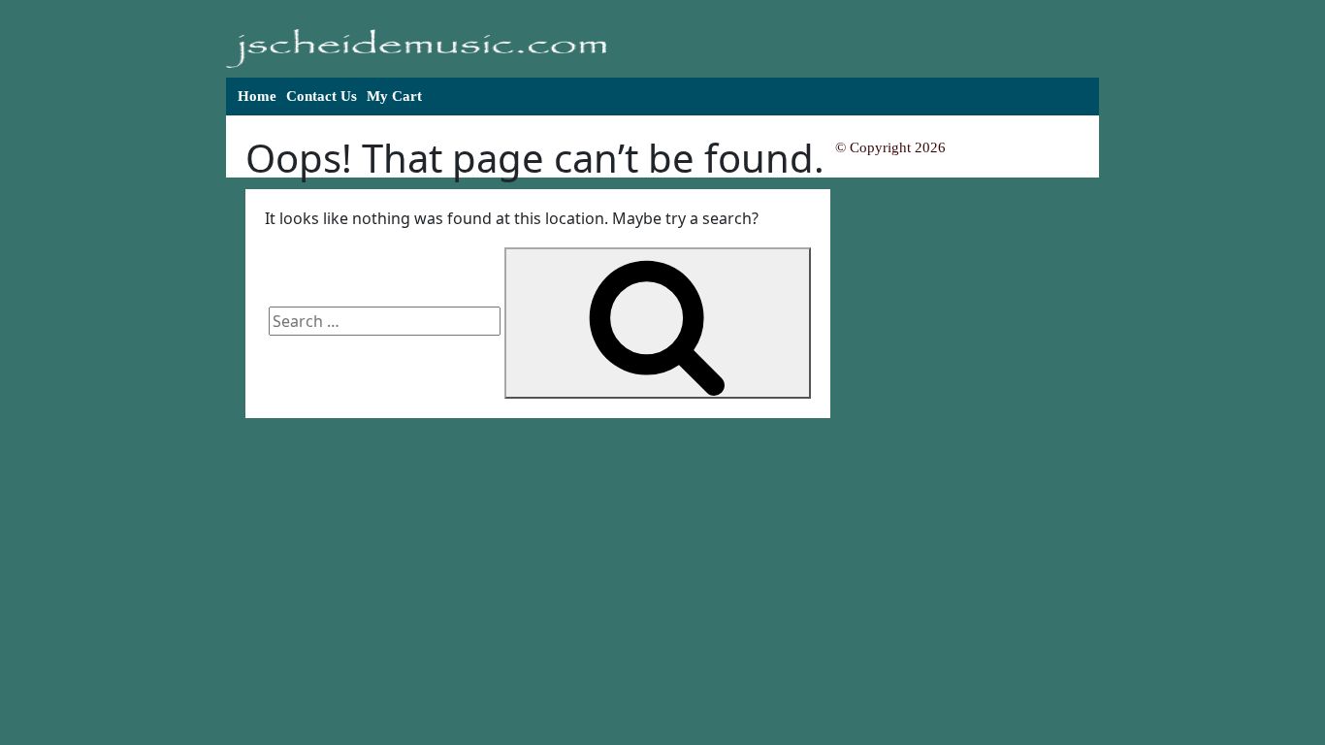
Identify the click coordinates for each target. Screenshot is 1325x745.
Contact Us (321, 96)
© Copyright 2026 (890, 147)
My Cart (394, 96)
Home (257, 96)
